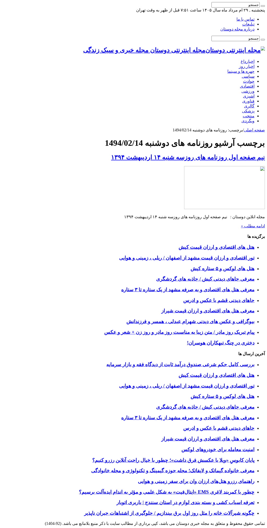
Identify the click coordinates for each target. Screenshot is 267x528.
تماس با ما (245, 19)
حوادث (248, 81)
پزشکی (248, 111)
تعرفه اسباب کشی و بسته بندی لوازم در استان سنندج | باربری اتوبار (185, 502)
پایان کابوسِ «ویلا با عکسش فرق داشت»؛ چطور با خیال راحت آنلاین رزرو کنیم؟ (173, 460)
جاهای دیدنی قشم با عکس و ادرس (218, 300)
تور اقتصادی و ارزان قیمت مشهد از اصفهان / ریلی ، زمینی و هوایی (186, 257)
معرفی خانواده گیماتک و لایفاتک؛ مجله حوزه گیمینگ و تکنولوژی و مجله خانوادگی (172, 470)
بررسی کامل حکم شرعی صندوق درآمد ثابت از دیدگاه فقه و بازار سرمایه (180, 364)
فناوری (248, 101)
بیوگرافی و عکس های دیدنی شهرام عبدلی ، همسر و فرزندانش (190, 321)
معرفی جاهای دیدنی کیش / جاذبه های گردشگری (205, 279)
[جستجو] (263, 6)
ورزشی (247, 91)
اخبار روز (246, 66)
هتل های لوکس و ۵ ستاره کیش (222, 268)
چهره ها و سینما (240, 71)
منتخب (248, 116)
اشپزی (248, 96)
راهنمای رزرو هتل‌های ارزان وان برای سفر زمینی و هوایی (196, 481)
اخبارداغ (247, 61)
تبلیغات (248, 24)
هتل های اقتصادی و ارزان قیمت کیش (216, 247)
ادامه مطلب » (253, 226)
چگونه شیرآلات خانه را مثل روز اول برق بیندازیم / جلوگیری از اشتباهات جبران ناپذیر (169, 513)
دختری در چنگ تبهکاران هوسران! (220, 342)
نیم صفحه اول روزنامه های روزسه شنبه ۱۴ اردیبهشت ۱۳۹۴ (188, 157)
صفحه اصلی (254, 130)
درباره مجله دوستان (237, 29)
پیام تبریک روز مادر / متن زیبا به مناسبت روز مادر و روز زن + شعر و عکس (179, 332)
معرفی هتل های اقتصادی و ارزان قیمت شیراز (207, 310)
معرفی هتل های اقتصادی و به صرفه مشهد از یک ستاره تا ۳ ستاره (187, 289)
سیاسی (248, 76)
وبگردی (247, 121)
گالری (249, 106)
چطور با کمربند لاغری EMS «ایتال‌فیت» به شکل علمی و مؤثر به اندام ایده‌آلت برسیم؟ (166, 492)
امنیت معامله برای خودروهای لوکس (217, 449)
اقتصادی (247, 86)
